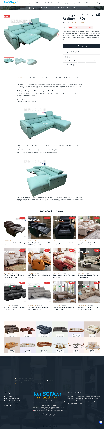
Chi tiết (19, 77)
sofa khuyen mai (72, 396)
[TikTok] (54, 414)
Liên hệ (85, 3)
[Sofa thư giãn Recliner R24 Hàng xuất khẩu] (39, 259)
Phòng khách (47, 3)
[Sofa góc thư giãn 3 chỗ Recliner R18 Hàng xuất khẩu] (89, 292)
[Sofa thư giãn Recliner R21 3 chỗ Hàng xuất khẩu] (15, 292)
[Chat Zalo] (101, 422)
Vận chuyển (45, 77)
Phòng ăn (56, 3)
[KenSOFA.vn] (11, 3)
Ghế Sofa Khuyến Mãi (9, 396)
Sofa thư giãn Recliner (44, 8)
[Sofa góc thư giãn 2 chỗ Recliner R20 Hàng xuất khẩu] (15, 259)
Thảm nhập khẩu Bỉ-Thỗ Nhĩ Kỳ (12, 403)
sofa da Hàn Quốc (76, 398)
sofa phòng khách (91, 400)
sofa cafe (84, 398)
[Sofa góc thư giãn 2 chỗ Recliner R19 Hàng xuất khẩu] (64, 292)
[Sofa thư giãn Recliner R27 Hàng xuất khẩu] (64, 227)
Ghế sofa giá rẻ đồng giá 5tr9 (11, 398)
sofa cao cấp (85, 401)
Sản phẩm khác (76, 3)
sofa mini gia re (81, 403)
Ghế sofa (38, 3)
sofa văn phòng (76, 401)
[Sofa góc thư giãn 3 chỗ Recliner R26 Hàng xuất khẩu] (89, 227)
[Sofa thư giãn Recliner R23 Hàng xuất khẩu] (64, 259)
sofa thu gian (80, 396)
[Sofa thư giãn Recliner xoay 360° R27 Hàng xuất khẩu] (39, 227)
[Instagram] (46, 414)
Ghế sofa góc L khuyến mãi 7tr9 (12, 400)
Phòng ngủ (65, 3)
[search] (97, 3)
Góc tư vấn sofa (8, 405)
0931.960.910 (41, 383)
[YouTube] (50, 414)
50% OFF (7, 16)
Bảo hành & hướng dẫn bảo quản (67, 77)
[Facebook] (42, 414)
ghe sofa (91, 401)
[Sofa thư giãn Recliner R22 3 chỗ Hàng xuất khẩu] (89, 259)
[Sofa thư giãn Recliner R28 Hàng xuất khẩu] (15, 227)
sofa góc (83, 400)
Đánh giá (32, 77)
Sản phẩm (29, 3)
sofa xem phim (89, 396)
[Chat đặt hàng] (81, 46)
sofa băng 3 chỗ (76, 400)
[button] (58, 35)
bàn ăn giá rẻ (91, 398)
